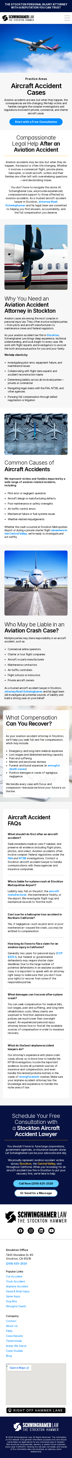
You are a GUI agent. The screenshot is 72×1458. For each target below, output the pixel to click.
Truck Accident (15, 1281)
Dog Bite (11, 1301)
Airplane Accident (17, 1286)
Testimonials (14, 1341)
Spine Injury (13, 1296)
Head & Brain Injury (18, 1291)
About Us (12, 1326)
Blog (9, 1355)
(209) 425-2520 (16, 1263)
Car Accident (14, 1276)
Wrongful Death (16, 1306)
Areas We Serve (16, 1346)
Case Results (14, 1336)
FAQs (9, 1331)
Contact (11, 1321)
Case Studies (14, 1351)
